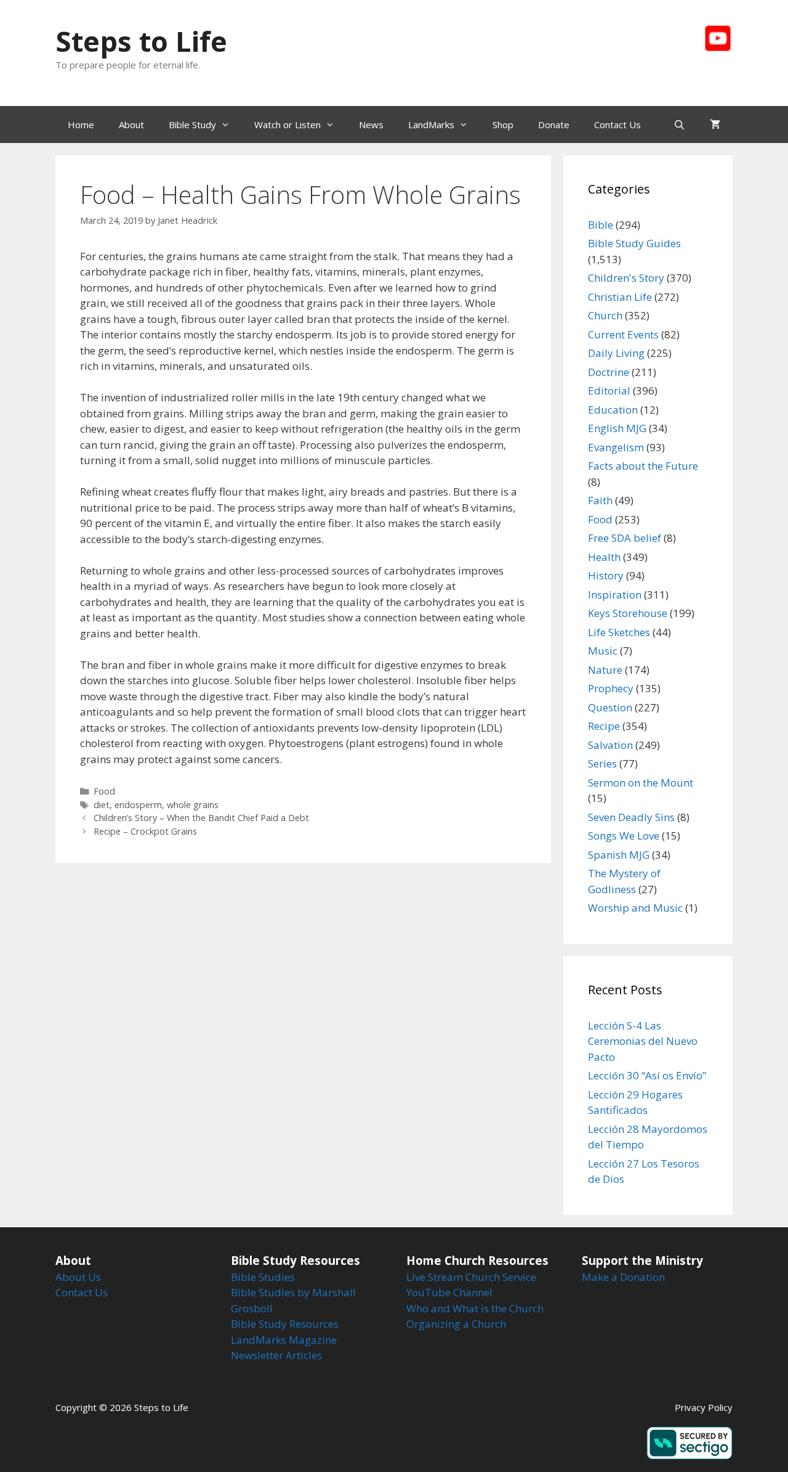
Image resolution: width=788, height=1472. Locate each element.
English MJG (617, 428)
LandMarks (431, 124)
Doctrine (608, 372)
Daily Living (616, 353)
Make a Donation (623, 1277)
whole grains (193, 805)
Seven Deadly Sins (631, 817)
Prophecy (610, 688)
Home (81, 124)
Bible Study (192, 124)
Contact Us (617, 124)
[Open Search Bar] (679, 124)
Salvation (610, 745)
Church (605, 315)
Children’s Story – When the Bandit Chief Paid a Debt (201, 818)
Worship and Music (635, 908)
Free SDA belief (624, 538)
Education (613, 410)
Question (610, 707)
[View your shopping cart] (715, 124)
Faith (600, 500)
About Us (78, 1277)
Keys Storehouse (627, 613)
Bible (600, 225)
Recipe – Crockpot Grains (145, 831)
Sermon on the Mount (640, 782)
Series (602, 763)
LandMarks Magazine (284, 1340)
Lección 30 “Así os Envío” (647, 1075)
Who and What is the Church (475, 1308)
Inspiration (614, 594)
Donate (553, 124)
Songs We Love (623, 835)
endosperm (138, 805)
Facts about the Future (643, 466)
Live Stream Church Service (471, 1277)
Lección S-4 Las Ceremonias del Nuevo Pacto (643, 1041)
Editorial (609, 390)
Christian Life (620, 297)
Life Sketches (619, 632)
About (131, 124)
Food (104, 791)
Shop (502, 124)
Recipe (604, 726)
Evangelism (616, 447)
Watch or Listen (287, 124)
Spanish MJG (618, 855)
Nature (605, 670)
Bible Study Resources (285, 1324)
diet (102, 805)
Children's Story (626, 278)
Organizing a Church (456, 1324)
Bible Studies (263, 1277)
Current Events (623, 334)
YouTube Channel (449, 1292)
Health (604, 557)
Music (602, 651)
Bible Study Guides (634, 243)
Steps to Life (141, 41)
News (371, 124)
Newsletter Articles (276, 1355)
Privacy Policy (704, 1407)
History (606, 575)
